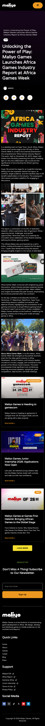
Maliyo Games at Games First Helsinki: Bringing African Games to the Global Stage (21, 519)
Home (6, 30)
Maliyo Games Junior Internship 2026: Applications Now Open (21, 461)
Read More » (10, 423)
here (3, 249)
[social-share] (6, 97)
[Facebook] (4, 704)
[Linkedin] (28, 704)
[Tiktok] (14, 704)
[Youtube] (23, 704)
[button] (22, 548)
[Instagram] (9, 704)
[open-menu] (38, 5)
